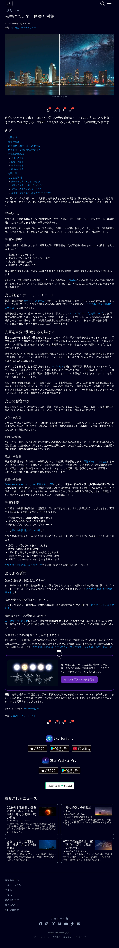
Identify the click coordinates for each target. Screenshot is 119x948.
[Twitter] (55, 110)
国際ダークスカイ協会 (95, 461)
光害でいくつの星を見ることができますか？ (31, 193)
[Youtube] (66, 924)
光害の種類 (13, 141)
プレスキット (67, 937)
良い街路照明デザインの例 (26, 530)
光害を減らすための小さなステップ (23, 565)
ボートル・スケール (34, 301)
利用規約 (56, 937)
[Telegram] (63, 110)
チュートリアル (28, 28)
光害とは (12, 137)
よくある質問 (15, 178)
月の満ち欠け (12, 900)
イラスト (9, 895)
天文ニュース (14, 10)
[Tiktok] (72, 924)
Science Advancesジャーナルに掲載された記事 (29, 484)
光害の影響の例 (16, 154)
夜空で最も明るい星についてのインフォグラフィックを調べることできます (72, 647)
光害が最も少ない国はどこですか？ (27, 185)
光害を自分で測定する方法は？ (24, 150)
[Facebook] (48, 110)
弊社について (12, 905)
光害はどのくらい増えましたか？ (26, 189)
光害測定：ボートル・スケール (24, 146)
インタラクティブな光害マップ (86, 313)
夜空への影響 (17, 169)
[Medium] (59, 924)
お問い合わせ (12, 910)
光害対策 (12, 173)
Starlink (73, 280)
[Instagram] (47, 924)
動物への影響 (17, 162)
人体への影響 (17, 158)
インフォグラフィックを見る (79, 679)
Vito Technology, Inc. (60, 96)
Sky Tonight (57, 366)
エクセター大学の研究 (16, 621)
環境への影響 (17, 166)
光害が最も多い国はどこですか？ (26, 182)
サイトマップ (80, 937)
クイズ (8, 890)
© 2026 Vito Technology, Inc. (59, 933)
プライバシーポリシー (42, 937)
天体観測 (15, 28)
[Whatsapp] (71, 110)
